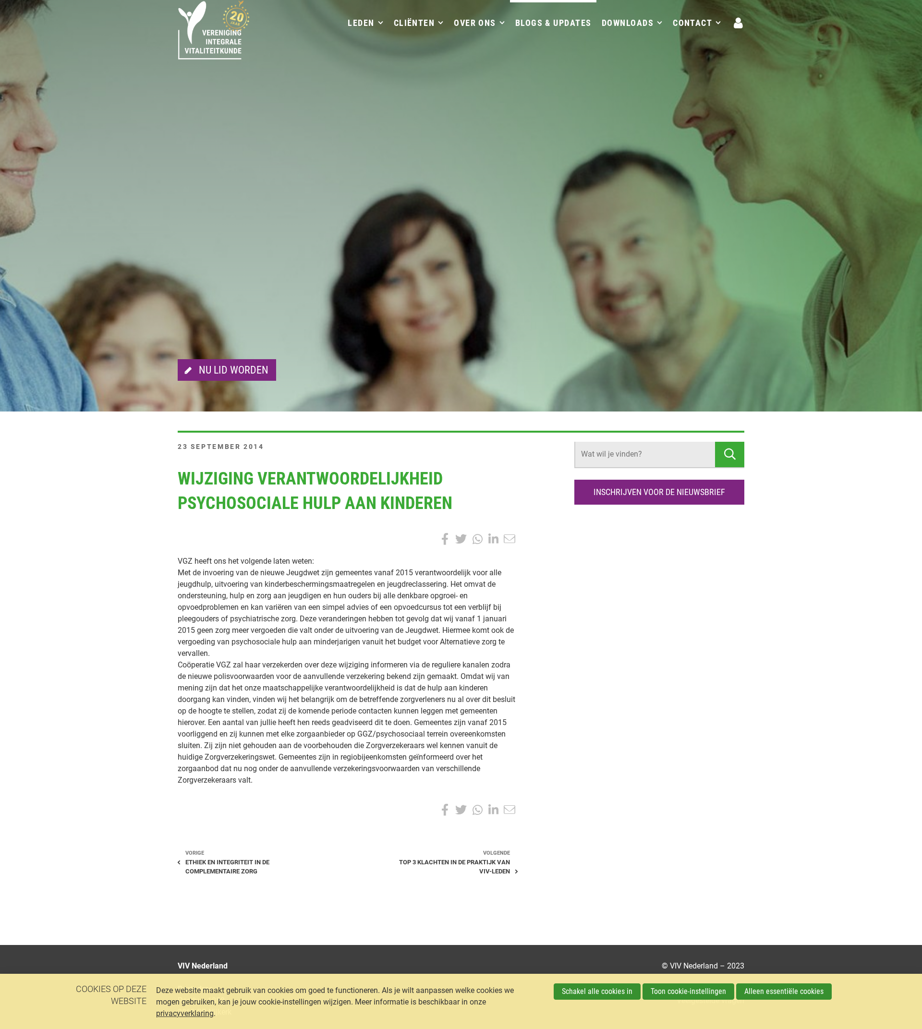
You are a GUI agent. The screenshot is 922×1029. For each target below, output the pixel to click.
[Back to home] (214, 36)
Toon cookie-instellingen (688, 991)
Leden (361, 23)
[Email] (509, 539)
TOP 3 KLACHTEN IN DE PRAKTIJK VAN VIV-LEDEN (454, 867)
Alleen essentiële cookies (784, 991)
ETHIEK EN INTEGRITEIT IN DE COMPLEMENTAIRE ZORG (227, 867)
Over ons (475, 23)
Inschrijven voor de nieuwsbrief (659, 492)
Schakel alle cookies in (597, 991)
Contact (692, 23)
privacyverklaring (185, 1013)
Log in (739, 23)
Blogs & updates (553, 23)
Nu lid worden (233, 369)
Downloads (628, 23)
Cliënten (414, 23)
